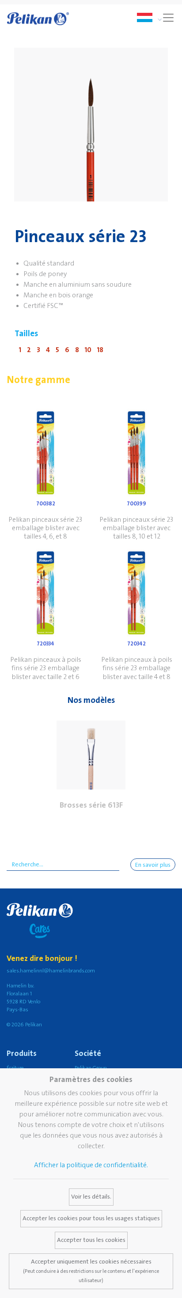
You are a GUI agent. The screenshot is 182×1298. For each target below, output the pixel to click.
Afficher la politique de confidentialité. (91, 1165)
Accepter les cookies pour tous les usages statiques (91, 1218)
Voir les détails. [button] (91, 1196)
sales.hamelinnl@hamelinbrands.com (51, 971)
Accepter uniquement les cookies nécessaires (91, 1270)
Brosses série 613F (91, 805)
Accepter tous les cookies (91, 1240)
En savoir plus (153, 865)
